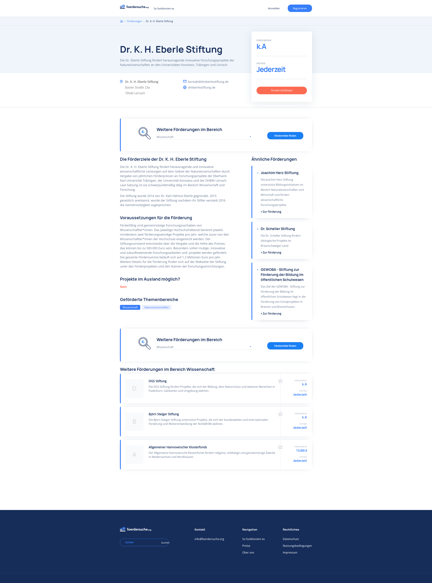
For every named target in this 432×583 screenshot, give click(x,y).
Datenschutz (291, 539)
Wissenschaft (130, 307)
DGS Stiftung (158, 381)
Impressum (290, 552)
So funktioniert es (164, 8)
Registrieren (300, 8)
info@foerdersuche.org (209, 539)
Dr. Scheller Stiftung (278, 228)
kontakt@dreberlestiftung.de (208, 82)
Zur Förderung (272, 212)
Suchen (163, 542)
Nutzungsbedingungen (297, 546)
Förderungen (134, 21)
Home (121, 21)
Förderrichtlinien (281, 90)
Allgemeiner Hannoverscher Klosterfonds (178, 447)
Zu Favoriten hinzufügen (280, 381)
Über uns (248, 552)
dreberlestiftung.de (201, 87)
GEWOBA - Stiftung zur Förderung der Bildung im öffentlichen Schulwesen (282, 274)
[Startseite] (135, 8)
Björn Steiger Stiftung (164, 414)
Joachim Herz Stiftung (280, 172)
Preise (246, 546)
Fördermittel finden (285, 135)
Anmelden (274, 8)
